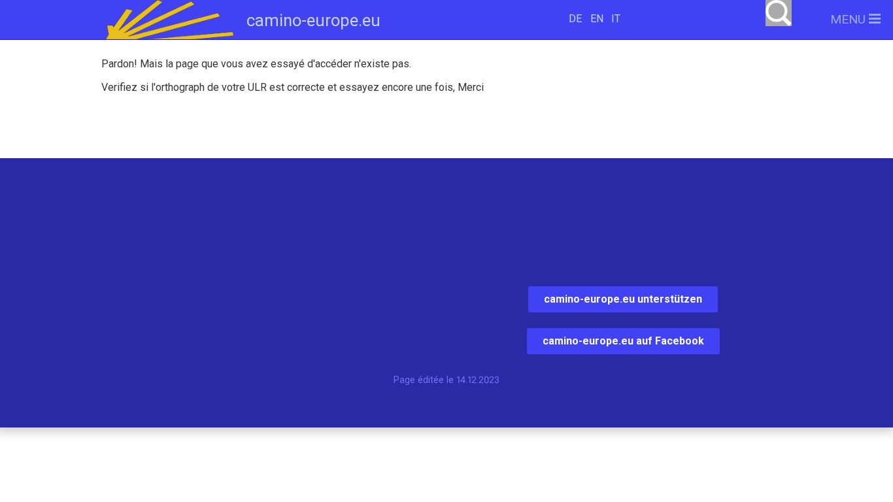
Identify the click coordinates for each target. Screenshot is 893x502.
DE (575, 18)
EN (596, 18)
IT (615, 18)
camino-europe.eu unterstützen (623, 299)
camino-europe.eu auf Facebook (623, 341)
